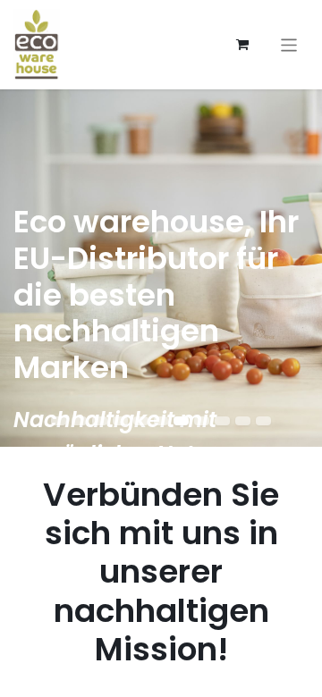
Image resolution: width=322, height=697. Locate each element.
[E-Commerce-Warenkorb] (242, 45)
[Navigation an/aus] (289, 44)
